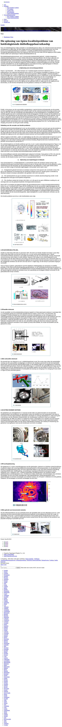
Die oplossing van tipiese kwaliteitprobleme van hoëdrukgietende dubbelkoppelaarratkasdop (27, 30)
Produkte (6, 6)
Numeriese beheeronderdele (34, 560)
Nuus (5, 19)
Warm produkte (29, 558)
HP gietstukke (10, 12)
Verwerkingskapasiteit (9, 15)
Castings (51, 560)
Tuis (5, 4)
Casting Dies (10, 10)
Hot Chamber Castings (13, 7)
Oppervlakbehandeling (13, 13)
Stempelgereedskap (21, 560)
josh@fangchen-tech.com (10, 556)
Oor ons (6, 20)
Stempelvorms (45, 560)
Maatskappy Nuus (8, 37)
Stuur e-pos (3, 564)
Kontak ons (7, 22)
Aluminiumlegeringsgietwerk (8, 560)
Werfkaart (36, 558)
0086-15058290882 (9, 554)
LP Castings (10, 9)
